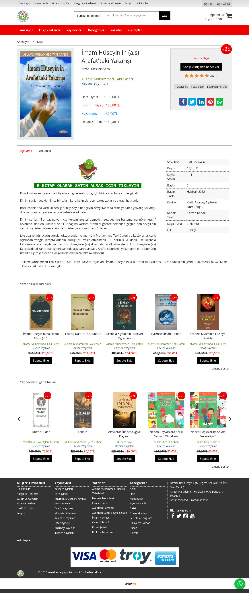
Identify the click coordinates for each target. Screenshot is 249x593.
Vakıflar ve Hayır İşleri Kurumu (41, 442)
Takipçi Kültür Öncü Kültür (83, 334)
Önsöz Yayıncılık (208, 348)
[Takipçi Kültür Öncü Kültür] (82, 296)
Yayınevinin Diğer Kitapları (38, 382)
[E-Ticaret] (130, 584)
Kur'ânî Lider (41, 432)
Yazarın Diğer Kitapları (35, 284)
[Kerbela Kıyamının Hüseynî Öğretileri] (124, 296)
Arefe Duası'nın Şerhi (178, 262)
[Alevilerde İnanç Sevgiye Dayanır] (124, 394)
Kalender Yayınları (124, 348)
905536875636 (199, 500)
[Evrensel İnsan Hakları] (166, 296)
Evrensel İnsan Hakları (166, 334)
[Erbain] (83, 394)
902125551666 (179, 500)
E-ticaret (118, 584)
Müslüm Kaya (124, 442)
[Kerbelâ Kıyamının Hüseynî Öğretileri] (208, 296)
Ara (164, 16)
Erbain (82, 432)
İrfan (76, 262)
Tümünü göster (219, 368)
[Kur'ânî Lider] (41, 394)
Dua (68, 262)
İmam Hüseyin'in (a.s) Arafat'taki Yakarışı (134, 262)
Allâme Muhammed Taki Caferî (42, 262)
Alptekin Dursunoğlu (47, 266)
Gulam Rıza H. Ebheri (166, 442)
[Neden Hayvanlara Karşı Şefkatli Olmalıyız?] (166, 394)
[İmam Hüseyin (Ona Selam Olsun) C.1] (41, 296)
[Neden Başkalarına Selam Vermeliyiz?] (208, 394)
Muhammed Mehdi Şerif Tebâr (82, 442)
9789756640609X (206, 262)
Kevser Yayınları (93, 262)
